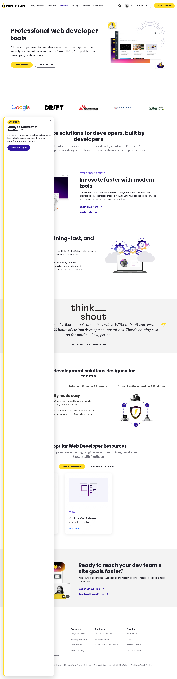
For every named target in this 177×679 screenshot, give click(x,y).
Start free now (89, 207)
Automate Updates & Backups (88, 386)
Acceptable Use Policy (118, 665)
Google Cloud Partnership (106, 644)
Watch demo (88, 212)
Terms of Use (100, 665)
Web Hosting (76, 644)
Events (130, 639)
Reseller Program (102, 639)
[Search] (119, 5)
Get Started (164, 5)
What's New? (132, 633)
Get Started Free (72, 466)
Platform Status (134, 644)
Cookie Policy (56, 665)
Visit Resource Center (102, 466)
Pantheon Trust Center (141, 665)
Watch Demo (22, 64)
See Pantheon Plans (91, 594)
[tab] (88, 386)
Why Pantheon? (78, 633)
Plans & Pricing (77, 650)
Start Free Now (30, 276)
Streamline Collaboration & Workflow (141, 386)
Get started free (21, 421)
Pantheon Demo (134, 650)
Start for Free (46, 64)
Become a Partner (103, 633)
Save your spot (19, 147)
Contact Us (141, 5)
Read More (74, 528)
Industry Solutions (79, 639)
